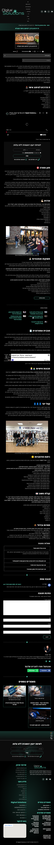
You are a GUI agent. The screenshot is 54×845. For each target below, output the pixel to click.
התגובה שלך (47, 599)
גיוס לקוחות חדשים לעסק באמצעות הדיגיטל (15, 313)
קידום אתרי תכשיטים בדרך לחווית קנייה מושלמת (35, 824)
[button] (4, 55)
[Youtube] (52, 11)
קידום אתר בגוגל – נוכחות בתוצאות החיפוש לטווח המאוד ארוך (39, 703)
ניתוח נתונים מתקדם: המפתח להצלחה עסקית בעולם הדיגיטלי (15, 317)
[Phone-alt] (51, 738)
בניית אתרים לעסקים (28, 4)
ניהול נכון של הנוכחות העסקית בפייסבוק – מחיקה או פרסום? (34, 831)
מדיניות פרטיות (29, 153)
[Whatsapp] (48, 11)
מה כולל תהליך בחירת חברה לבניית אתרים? (14, 703)
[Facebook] (45, 11)
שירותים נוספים (28, 11)
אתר (50, 630)
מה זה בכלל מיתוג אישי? (39, 548)
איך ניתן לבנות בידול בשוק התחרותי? (36, 569)
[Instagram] (42, 11)
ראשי (48, 25)
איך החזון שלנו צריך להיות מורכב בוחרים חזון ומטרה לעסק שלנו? (29, 561)
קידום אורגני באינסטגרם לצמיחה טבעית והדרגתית (35, 818)
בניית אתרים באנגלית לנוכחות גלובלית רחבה (46, 824)
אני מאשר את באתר (30, 153)
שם (50, 618)
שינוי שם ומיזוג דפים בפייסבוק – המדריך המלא (47, 837)
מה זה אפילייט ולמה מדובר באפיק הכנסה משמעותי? (36, 313)
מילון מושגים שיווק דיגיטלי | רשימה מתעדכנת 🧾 (35, 317)
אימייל (49, 624)
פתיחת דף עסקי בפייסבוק (47, 829)
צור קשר (28, 21)
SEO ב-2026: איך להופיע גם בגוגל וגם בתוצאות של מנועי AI (46, 818)
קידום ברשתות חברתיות (28, 6)
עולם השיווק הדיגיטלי (40, 25)
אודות (28, 18)
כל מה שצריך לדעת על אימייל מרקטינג (37, 322)
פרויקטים (28, 16)
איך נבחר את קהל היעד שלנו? (38, 565)
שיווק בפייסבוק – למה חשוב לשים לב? (39, 725)
